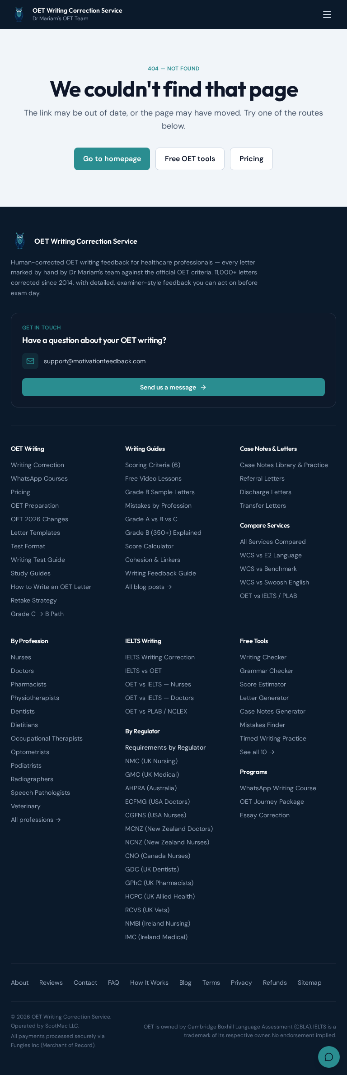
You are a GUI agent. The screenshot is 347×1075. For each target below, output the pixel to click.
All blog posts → (148, 587)
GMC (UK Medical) (152, 774)
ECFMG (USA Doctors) (157, 801)
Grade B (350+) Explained (163, 532)
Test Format (28, 546)
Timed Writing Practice (273, 738)
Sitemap (310, 982)
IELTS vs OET (143, 671)
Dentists (23, 711)
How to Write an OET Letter (51, 587)
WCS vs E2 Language (271, 555)
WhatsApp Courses (39, 478)
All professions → (36, 820)
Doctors (22, 671)
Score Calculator (149, 546)
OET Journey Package (272, 801)
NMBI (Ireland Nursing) (157, 923)
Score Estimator (263, 684)
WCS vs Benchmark (268, 569)
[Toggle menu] (327, 14)
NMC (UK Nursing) (151, 761)
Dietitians (24, 725)
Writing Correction (37, 465)
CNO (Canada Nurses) (157, 856)
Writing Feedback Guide (160, 573)
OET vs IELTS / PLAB (268, 596)
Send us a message (168, 387)
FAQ (113, 982)
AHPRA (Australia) (151, 788)
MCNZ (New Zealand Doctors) (169, 829)
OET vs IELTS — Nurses (158, 684)
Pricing (251, 158)
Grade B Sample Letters (160, 492)
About (19, 982)
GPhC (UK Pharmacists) (159, 883)
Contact (85, 982)
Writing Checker (263, 657)
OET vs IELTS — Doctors (159, 698)
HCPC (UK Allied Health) (160, 896)
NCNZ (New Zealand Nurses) (167, 842)
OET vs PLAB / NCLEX (156, 711)
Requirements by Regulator (165, 747)
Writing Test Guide (38, 560)
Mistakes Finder (262, 725)
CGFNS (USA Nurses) (155, 815)
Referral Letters (262, 478)
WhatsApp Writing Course (278, 788)
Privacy (241, 982)
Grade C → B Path (37, 614)
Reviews (51, 982)
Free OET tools (190, 158)
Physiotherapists (35, 698)
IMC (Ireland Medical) (156, 937)
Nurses (21, 657)
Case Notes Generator (272, 711)
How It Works (149, 982)
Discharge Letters (265, 492)
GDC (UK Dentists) (152, 869)
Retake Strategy (34, 600)
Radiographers (32, 779)
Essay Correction (265, 815)
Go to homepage (112, 158)
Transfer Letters (263, 505)
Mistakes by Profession (158, 505)
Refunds (275, 982)
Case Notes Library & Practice (284, 465)
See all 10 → (257, 752)
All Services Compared (273, 542)
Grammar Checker (266, 671)
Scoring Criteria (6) (152, 465)
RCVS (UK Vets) (147, 910)
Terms (211, 982)
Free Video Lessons (153, 478)
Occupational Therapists (47, 738)
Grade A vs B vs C (151, 519)
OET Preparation (35, 505)
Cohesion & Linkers (152, 560)
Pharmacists (29, 684)
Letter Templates (35, 532)
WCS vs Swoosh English (274, 582)
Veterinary (26, 806)
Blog (185, 982)
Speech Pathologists (40, 792)
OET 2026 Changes (39, 519)
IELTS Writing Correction (160, 657)
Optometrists (30, 752)
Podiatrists (26, 765)
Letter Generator (264, 698)
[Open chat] (329, 1057)
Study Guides (31, 573)
